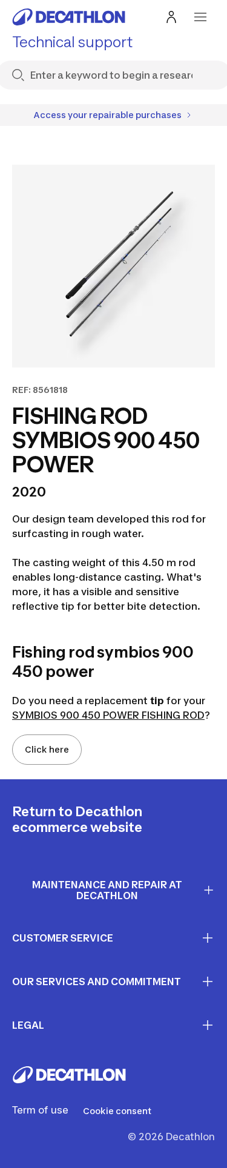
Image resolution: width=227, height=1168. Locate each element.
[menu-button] (200, 16)
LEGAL (28, 1025)
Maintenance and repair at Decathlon (107, 890)
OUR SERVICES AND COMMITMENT (96, 981)
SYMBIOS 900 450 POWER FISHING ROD (108, 715)
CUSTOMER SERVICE (62, 938)
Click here (47, 749)
